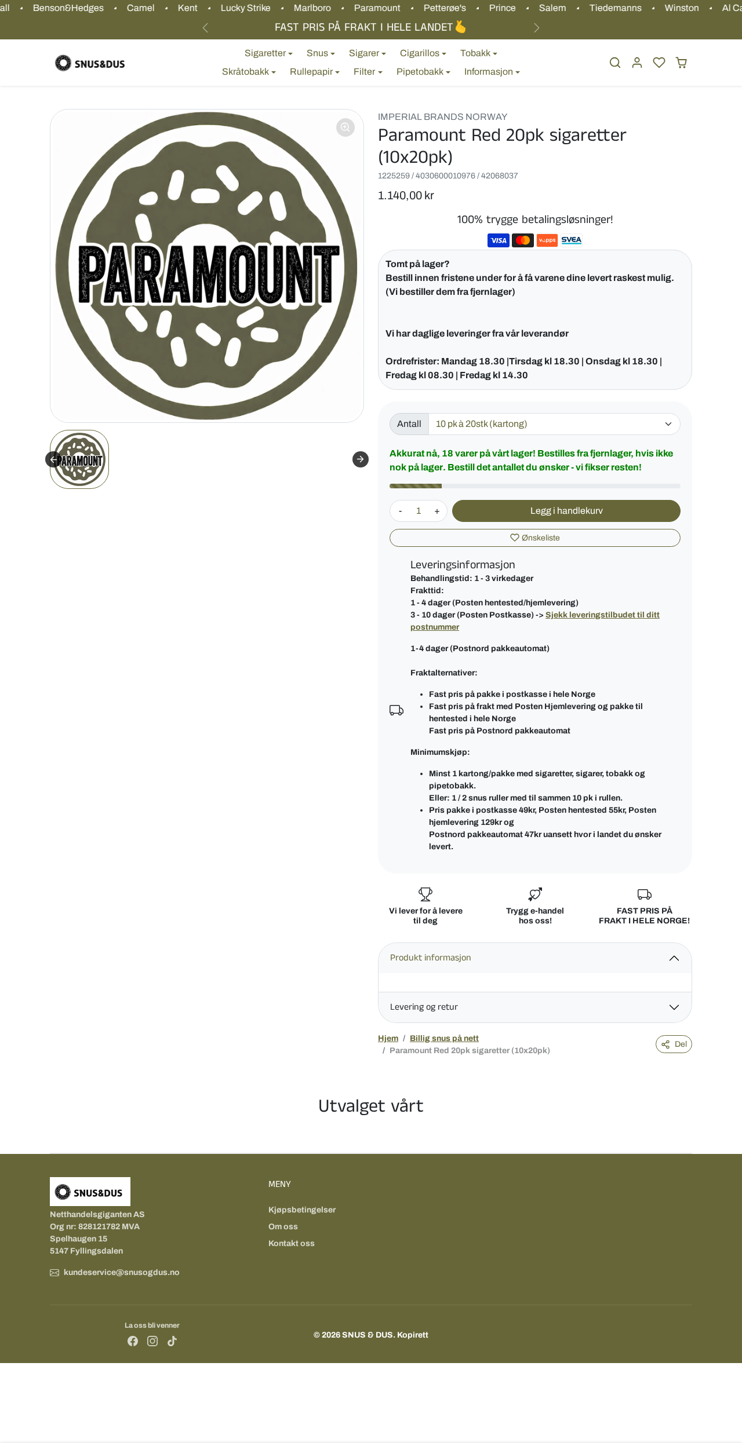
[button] (615, 62)
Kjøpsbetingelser (302, 1209)
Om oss (283, 1226)
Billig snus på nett (444, 1038)
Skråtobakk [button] (245, 71)
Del (681, 1044)
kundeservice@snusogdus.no (122, 1272)
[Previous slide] (53, 459)
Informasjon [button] (488, 71)
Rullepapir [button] (311, 71)
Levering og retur (424, 1007)
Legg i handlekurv (566, 511)
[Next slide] (360, 459)
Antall (409, 424)
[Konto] (637, 62)
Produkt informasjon (430, 958)
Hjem (388, 1038)
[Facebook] (133, 1340)
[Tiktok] (172, 1340)
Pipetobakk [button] (420, 71)
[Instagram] (152, 1340)
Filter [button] (364, 71)
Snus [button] (317, 53)
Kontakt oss (291, 1243)
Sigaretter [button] (265, 53)
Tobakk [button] (475, 53)
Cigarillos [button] (419, 53)
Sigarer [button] (364, 53)
